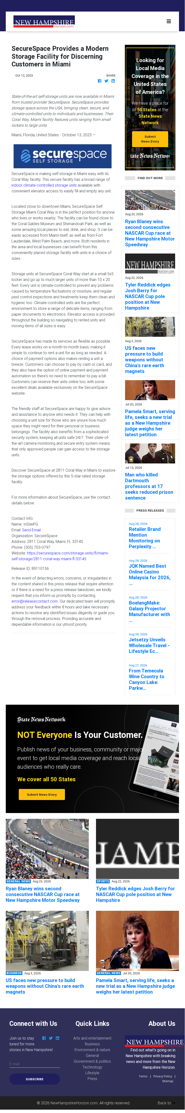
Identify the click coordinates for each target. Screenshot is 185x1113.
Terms (143, 1076)
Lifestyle (92, 1072)
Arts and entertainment (92, 1038)
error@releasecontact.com (35, 601)
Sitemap (167, 1081)
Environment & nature (92, 1049)
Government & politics (92, 1061)
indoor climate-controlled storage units (44, 185)
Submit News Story (150, 139)
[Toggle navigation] (169, 21)
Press (92, 1078)
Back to (165, 1102)
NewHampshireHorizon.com (74, 1102)
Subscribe (35, 1079)
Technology (92, 1067)
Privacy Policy (162, 1076)
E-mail (14, 1063)
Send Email (31, 529)
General (92, 1055)
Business (92, 1043)
